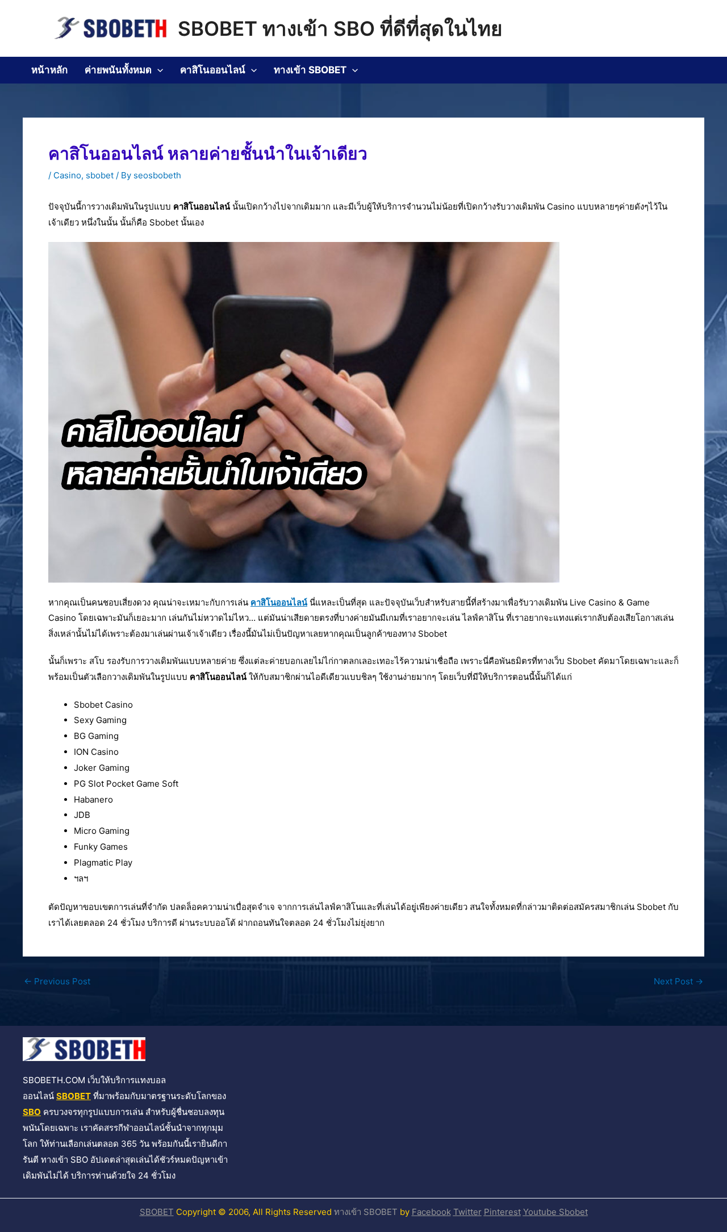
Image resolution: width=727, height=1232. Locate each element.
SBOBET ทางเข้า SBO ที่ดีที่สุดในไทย (340, 28)
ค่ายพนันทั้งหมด (118, 70)
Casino (67, 175)
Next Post (678, 981)
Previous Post (57, 981)
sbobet (100, 175)
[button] (157, 70)
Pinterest (502, 1211)
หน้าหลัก (49, 70)
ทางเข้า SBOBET (310, 70)
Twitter (467, 1211)
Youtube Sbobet (555, 1211)
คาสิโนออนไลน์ (212, 70)
